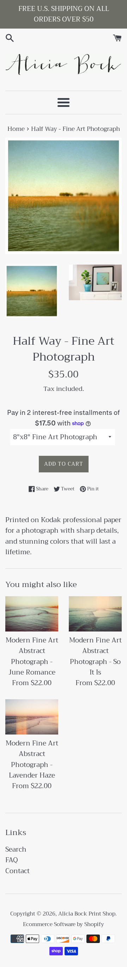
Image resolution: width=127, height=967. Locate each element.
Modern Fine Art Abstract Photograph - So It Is (95, 656)
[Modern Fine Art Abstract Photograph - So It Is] (95, 613)
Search (15, 849)
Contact (17, 871)
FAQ (11, 860)
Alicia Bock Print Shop (86, 913)
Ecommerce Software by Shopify (63, 924)
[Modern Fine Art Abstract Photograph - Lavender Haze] (31, 717)
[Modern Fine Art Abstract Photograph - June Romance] (31, 613)
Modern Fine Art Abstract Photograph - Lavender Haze (32, 759)
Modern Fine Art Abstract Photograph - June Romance (32, 656)
